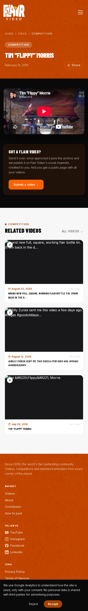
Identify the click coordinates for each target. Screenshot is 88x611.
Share (76, 65)
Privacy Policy (15, 571)
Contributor (13, 506)
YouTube (16, 532)
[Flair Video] (14, 12)
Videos (10, 493)
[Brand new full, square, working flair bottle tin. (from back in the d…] (44, 271)
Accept (53, 604)
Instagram (17, 539)
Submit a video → (26, 184)
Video (22, 33)
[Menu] (80, 12)
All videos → (72, 231)
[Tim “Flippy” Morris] (44, 404)
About (9, 500)
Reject (33, 604)
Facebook (17, 545)
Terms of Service (17, 578)
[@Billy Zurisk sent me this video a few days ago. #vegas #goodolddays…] (44, 339)
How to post (13, 513)
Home (9, 33)
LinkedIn (16, 552)
